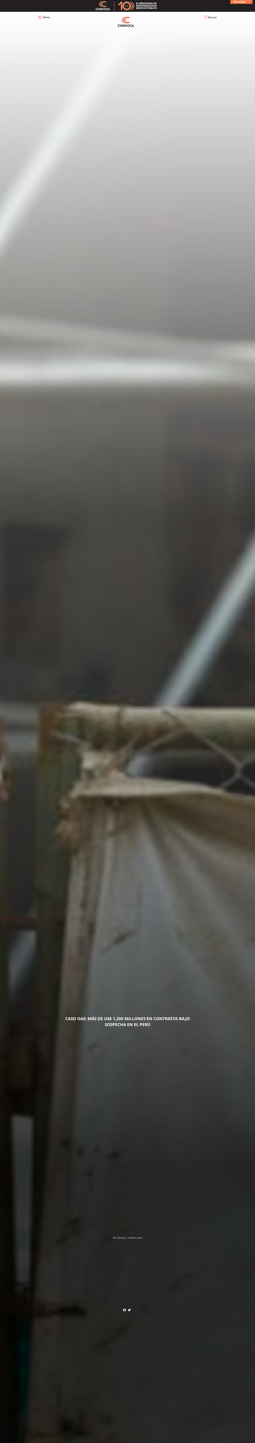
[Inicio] (126, 21)
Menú (46, 17)
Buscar (212, 17)
